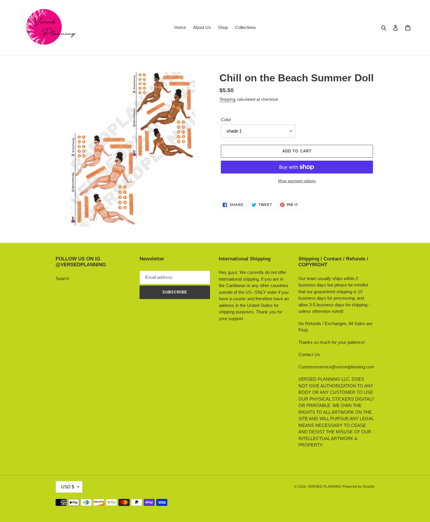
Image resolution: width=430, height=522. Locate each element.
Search (62, 278)
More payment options (297, 181)
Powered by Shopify (358, 487)
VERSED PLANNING (324, 487)
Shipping (227, 99)
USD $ (67, 486)
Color (226, 119)
